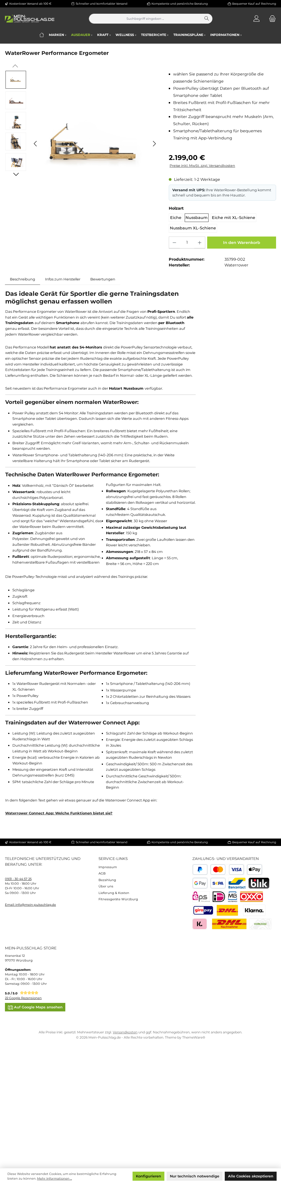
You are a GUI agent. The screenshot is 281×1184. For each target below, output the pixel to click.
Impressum (108, 867)
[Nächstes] (154, 144)
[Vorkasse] (260, 924)
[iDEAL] (218, 896)
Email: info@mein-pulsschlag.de (30, 905)
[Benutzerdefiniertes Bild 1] (227, 910)
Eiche (175, 217)
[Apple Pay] (254, 869)
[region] (82, 143)
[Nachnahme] (229, 924)
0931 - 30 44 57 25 (18, 879)
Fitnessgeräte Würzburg (118, 899)
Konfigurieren (148, 1176)
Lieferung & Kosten (114, 893)
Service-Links (113, 858)
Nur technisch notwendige (194, 1176)
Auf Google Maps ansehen (38, 1007)
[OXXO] (251, 896)
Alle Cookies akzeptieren (250, 1176)
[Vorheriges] (36, 144)
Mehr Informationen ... (54, 1178)
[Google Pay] (200, 883)
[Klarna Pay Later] (199, 924)
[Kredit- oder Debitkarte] (227, 869)
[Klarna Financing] (254, 910)
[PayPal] (200, 869)
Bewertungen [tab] (102, 279)
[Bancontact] (237, 883)
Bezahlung (107, 880)
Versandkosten (125, 1032)
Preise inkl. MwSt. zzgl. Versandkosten (202, 166)
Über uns (106, 886)
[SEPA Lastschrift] (218, 883)
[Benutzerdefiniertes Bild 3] (203, 910)
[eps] (201, 896)
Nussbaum (196, 217)
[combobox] (145, 19)
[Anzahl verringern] (174, 242)
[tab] (22, 279)
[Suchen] (206, 19)
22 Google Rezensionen (23, 998)
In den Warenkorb (241, 242)
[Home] (41, 35)
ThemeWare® (193, 1037)
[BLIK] (258, 883)
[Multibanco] (232, 896)
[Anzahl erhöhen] (199, 242)
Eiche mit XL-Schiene (233, 217)
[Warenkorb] (271, 19)
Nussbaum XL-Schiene (193, 228)
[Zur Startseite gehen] (29, 19)
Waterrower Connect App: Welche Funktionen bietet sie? (59, 813)
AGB (102, 873)
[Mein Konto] (256, 19)
